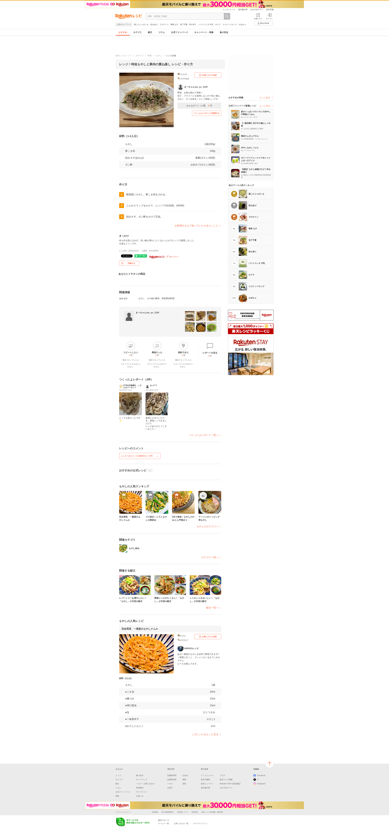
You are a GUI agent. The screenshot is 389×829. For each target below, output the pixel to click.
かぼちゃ (242, 24)
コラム (161, 32)
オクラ (218, 24)
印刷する (131, 263)
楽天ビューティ (207, 784)
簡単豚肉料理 (168, 298)
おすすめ (123, 32)
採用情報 (195, 812)
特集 (117, 796)
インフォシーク (228, 10)
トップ (118, 775)
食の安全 (224, 32)
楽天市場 (270, 10)
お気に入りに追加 (209, 75)
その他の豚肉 (153, 298)
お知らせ (139, 796)
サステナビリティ (200, 823)
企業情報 (155, 812)
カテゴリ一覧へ (209, 557)
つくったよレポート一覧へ (203, 435)
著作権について (182, 812)
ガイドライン (141, 792)
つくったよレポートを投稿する (206, 113)
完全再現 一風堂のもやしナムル (140, 628)
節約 (184, 784)
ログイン (269, 18)
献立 (150, 32)
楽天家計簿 (242, 10)
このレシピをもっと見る (205, 734)
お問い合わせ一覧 (181, 823)
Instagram (261, 784)
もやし (159, 55)
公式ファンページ (179, 32)
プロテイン (164, 24)
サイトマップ (141, 780)
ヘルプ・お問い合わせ (145, 784)
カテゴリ (137, 32)
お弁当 (185, 775)
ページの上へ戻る (270, 764)
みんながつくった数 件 (199, 105)
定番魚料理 (171, 780)
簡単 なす (174, 24)
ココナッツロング (229, 24)
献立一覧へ (212, 607)
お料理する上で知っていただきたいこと (196, 225)
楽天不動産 (205, 780)
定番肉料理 (171, 775)
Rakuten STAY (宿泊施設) (230, 784)
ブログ (222, 775)
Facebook (261, 775)
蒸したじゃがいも (141, 24)
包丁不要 (183, 24)
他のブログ (173, 257)
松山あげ (154, 24)
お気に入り (258, 18)
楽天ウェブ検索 (226, 780)
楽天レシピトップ (123, 55)
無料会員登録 (264, 23)
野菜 (150, 55)
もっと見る (265, 98)
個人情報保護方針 (168, 812)
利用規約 (139, 788)
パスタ (170, 784)
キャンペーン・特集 (203, 32)
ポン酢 (129, 164)
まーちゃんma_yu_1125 (147, 312)
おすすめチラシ (256, 10)
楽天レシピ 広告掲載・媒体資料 (212, 812)
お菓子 (170, 788)
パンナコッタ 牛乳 (205, 24)
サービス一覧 (163, 823)
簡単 (184, 780)
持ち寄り (192, 24)
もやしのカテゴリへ (207, 526)
